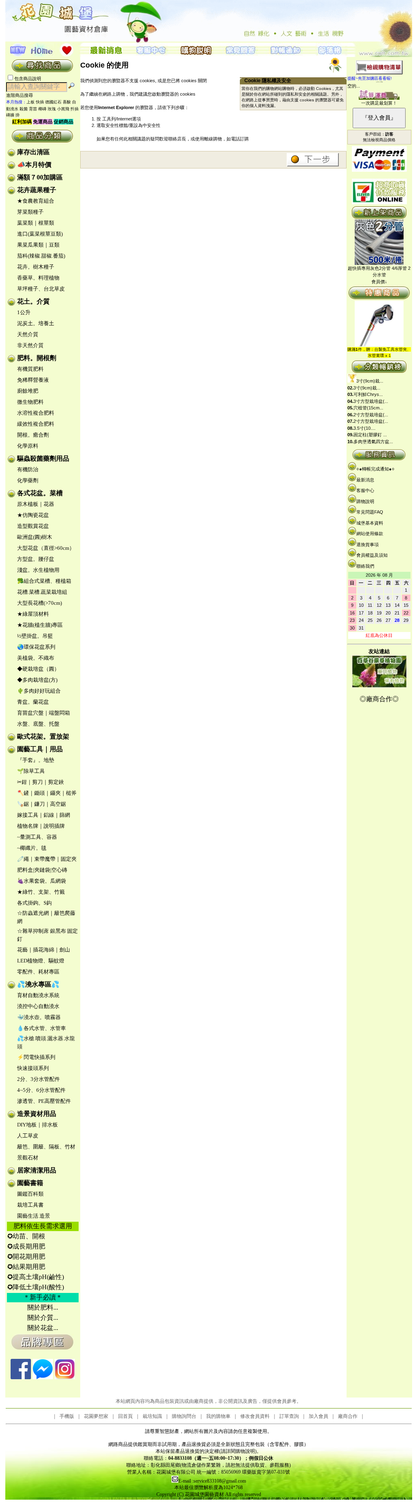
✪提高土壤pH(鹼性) (35, 1276)
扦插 (74, 109)
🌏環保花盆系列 (36, 647)
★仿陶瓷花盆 (33, 515)
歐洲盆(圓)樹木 (34, 537)
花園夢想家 (96, 1416)
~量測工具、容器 (37, 837)
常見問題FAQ (369, 512)
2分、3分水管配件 (38, 1079)
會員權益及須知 (372, 555)
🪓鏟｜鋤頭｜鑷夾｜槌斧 (47, 793)
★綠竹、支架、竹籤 (41, 892)
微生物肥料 (30, 402)
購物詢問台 (184, 1416)
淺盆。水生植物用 (38, 570)
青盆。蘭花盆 (33, 702)
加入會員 (318, 1416)
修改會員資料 (255, 1416)
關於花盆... (42, 1327)
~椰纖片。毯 (31, 848)
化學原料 (27, 446)
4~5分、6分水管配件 (41, 1090)
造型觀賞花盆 (33, 526)
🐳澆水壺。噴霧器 (39, 1017)
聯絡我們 (365, 566)
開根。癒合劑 (33, 435)
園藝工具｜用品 (40, 749)
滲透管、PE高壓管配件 (44, 1101)
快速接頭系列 (33, 1068)
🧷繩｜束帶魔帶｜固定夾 (47, 859)
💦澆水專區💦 (38, 984)
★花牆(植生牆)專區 (40, 625)
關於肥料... (42, 1307)
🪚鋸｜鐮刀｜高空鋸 (41, 804)
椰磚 (42, 109)
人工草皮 (27, 1136)
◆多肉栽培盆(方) (37, 680)
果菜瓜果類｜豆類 (38, 245)
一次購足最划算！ (379, 103)
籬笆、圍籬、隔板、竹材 (46, 1147)
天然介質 (27, 334)
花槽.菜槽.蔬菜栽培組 (42, 592)
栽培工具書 (30, 1205)
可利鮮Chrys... (368, 394)
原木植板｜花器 (35, 504)
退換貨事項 (367, 544)
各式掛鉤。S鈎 (34, 903)
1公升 (24, 312)
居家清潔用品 (36, 1170)
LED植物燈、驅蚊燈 (40, 961)
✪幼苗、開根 (26, 1236)
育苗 (33, 109)
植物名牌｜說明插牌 (41, 826)
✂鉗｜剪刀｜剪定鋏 (40, 782)
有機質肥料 (30, 369)
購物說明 (365, 501)
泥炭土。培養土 (35, 323)
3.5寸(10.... (364, 428)
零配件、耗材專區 (38, 972)
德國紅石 (53, 102)
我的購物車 (218, 1416)
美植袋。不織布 (35, 658)
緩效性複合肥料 (35, 424)
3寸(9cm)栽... (369, 380)
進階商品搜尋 (22, 95)
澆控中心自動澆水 (38, 1006)
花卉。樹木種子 (35, 267)
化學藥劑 (27, 480)
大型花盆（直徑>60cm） (46, 548)
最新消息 (365, 479)
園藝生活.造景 (33, 1216)
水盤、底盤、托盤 (38, 724)
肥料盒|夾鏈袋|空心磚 (42, 870)
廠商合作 (348, 1416)
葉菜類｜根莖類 (35, 223)
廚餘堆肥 (27, 391)
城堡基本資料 (369, 523)
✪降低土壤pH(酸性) (35, 1287)
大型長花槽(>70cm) (39, 603)
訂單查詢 (289, 1416)
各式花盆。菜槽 (40, 493)
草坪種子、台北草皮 (41, 289)
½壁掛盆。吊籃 (35, 636)
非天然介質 (30, 345)
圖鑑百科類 (30, 1194)
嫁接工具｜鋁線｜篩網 (43, 815)
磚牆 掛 (13, 115)
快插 (40, 102)
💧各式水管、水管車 (41, 1028)
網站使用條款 (369, 533)
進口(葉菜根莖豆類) (40, 234)
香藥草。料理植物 (38, 278)
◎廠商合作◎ (379, 699)
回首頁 (125, 1416)
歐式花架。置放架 (43, 736)
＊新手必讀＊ (42, 1297)
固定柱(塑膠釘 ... (370, 434)
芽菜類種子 (30, 212)
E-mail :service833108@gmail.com (212, 1481)
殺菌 (24, 109)
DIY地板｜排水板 (37, 1125)
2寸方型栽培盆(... (370, 414)
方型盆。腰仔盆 (35, 559)
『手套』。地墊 (35, 760)
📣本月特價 (34, 164)
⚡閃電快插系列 (36, 1057)
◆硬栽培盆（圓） (38, 669)
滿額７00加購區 (40, 177)
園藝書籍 (30, 1182)
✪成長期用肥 (26, 1246)
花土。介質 (33, 301)
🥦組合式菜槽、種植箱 (44, 581)
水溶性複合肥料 (35, 413)
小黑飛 (63, 109)
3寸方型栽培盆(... (370, 401)
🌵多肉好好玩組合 (39, 691)
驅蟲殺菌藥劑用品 (43, 458)
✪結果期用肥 (26, 1266)
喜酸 (67, 102)
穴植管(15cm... (368, 407)
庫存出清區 (33, 152)
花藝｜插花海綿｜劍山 (43, 950)
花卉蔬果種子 (36, 189)
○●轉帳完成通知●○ (375, 468)
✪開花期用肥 (26, 1256)
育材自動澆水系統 (38, 995)
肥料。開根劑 (36, 357)
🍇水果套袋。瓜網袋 (41, 881)
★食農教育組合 (35, 201)
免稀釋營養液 (33, 380)
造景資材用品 (36, 1113)
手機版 (66, 1416)
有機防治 (27, 469)
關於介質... (42, 1317)
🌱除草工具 (31, 771)
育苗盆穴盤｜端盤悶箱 (43, 713)
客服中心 (365, 490)
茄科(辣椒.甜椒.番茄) (41, 256)
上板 (30, 102)
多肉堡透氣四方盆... (373, 441)
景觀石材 (27, 1158)
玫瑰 (52, 109)
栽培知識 (152, 1416)
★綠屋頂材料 (33, 614)
